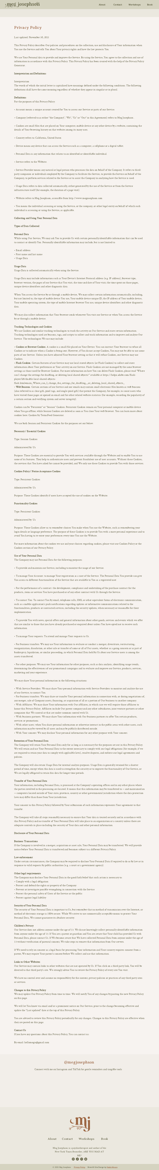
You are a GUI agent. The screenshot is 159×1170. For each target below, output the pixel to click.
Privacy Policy (79, 1167)
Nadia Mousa (112, 1167)
